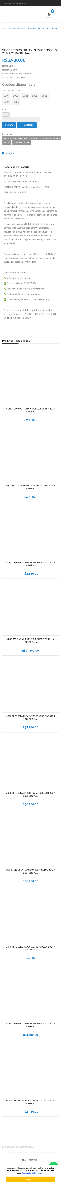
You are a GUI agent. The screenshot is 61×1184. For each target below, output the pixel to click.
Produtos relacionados (16, 341)
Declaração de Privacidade (33, 1173)
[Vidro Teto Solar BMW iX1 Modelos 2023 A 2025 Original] (30, 1068)
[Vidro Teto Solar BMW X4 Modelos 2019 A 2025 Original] (30, 991)
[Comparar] (55, 401)
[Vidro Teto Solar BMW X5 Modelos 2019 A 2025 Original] (30, 530)
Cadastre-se (21, 3)
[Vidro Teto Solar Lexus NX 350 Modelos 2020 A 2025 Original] (30, 684)
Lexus (12, 66)
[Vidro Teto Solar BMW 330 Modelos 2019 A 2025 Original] (30, 453)
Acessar (9, 3)
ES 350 (7, 142)
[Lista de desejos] (5, 401)
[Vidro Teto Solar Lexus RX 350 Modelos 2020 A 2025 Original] (30, 760)
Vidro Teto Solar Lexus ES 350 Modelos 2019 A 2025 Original (29, 28)
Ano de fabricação (12, 90)
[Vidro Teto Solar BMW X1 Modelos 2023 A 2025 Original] (30, 376)
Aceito (30, 1179)
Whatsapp (28, 125)
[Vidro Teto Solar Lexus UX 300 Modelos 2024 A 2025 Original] (30, 914)
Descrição (8, 153)
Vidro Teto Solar (21, 142)
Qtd (4, 109)
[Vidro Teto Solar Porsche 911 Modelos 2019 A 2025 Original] (30, 607)
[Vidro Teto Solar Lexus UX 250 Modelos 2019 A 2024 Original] (30, 837)
